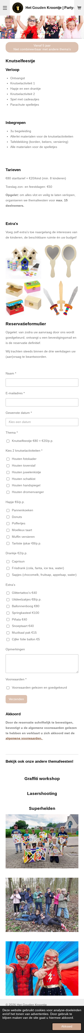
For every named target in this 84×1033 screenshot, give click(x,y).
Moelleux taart (22, 530)
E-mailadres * (15, 393)
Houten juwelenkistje (26, 472)
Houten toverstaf (23, 465)
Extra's (10, 584)
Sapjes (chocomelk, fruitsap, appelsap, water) (44, 574)
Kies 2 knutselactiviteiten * (24, 450)
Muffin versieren (23, 536)
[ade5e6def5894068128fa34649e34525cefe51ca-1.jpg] (23, 261)
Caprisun (18, 561)
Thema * (12, 432)
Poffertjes (18, 523)
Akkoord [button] (66, 1026)
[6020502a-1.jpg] (60, 261)
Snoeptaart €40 (23, 626)
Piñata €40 (19, 619)
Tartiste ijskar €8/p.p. (26, 543)
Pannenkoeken (22, 510)
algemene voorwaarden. (24, 738)
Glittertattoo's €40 (24, 592)
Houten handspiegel (26, 485)
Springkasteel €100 (25, 613)
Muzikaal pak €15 (24, 632)
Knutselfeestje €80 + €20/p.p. (32, 441)
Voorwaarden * (16, 679)
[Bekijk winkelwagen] (79, 8)
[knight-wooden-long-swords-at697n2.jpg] (60, 297)
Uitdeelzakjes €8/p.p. (26, 599)
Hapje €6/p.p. (15, 502)
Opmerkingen (15, 649)
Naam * (11, 373)
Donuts (17, 517)
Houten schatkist (23, 479)
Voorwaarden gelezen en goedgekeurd (39, 687)
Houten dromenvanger (28, 492)
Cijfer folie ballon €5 (26, 639)
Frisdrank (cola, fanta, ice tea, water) (38, 568)
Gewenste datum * (19, 412)
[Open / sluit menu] (5, 8)
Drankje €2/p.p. (16, 553)
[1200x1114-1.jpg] (23, 297)
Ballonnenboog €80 (25, 606)
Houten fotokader (24, 459)
